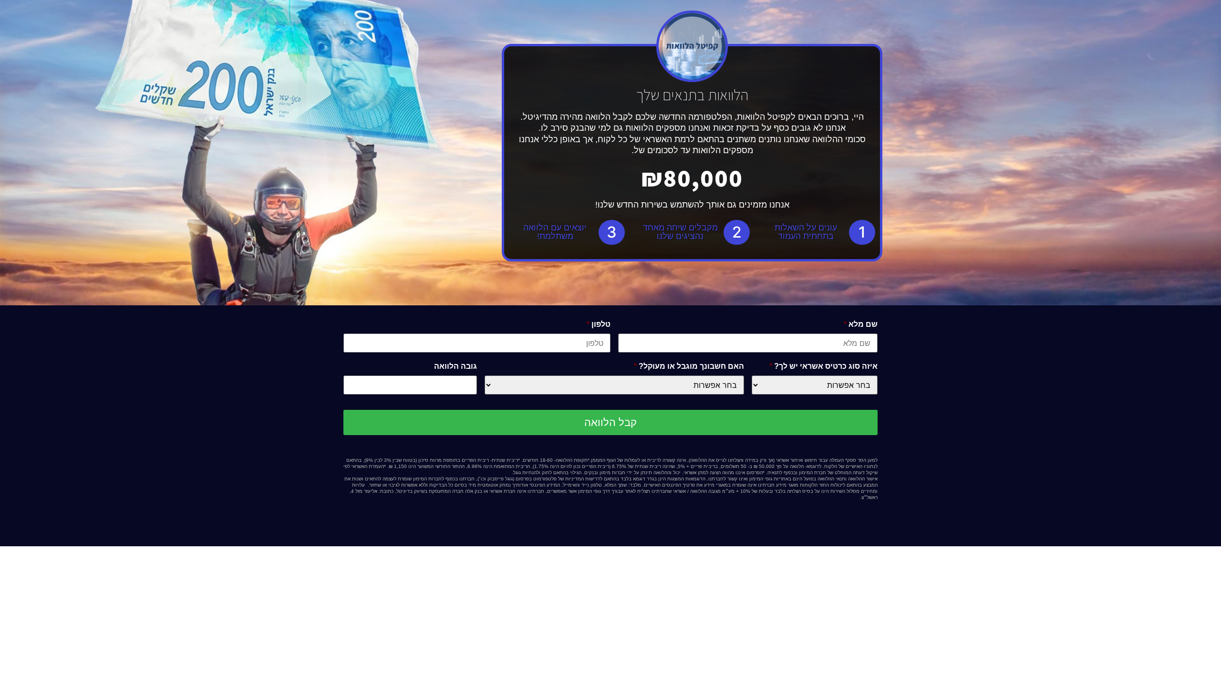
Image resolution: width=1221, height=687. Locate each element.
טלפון (598, 324)
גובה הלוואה (455, 366)
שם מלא (861, 324)
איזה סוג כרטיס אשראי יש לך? (823, 366)
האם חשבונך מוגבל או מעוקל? (689, 366)
